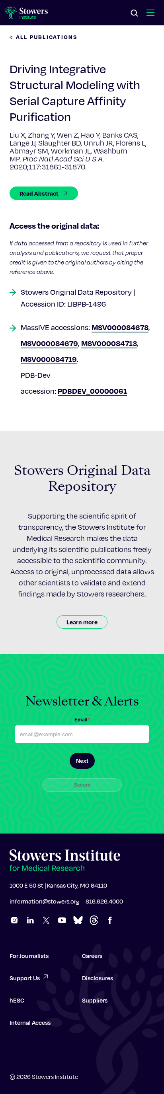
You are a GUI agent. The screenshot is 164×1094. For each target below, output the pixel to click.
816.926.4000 (104, 901)
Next (82, 761)
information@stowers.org (44, 901)
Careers (92, 955)
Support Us (25, 977)
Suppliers (94, 1000)
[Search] (134, 13)
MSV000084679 (49, 343)
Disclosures (97, 977)
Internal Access (30, 1022)
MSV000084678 (120, 327)
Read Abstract (39, 193)
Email (82, 720)
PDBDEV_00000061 (92, 390)
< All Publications (44, 36)
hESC (17, 1000)
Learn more (82, 622)
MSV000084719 (49, 358)
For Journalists (29, 955)
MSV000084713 (109, 343)
